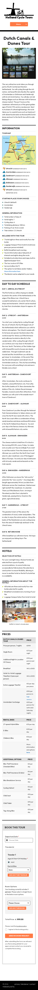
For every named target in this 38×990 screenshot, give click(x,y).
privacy (17, 984)
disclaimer (25, 984)
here (28, 752)
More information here (12, 271)
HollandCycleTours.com (11, 987)
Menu (18, 24)
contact (32, 984)
